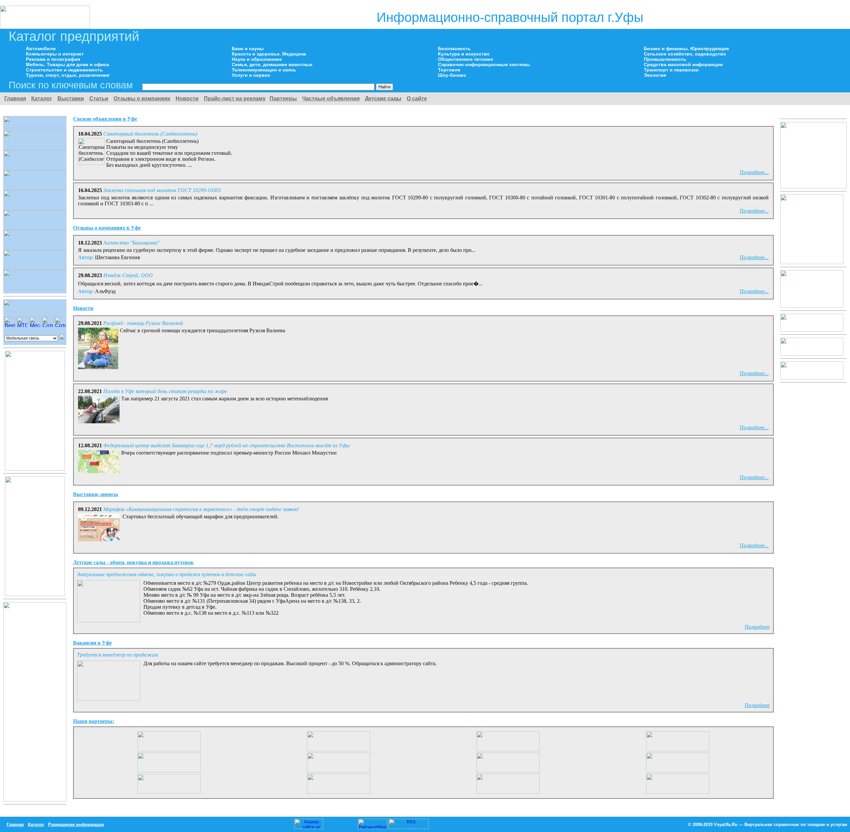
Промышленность (665, 59)
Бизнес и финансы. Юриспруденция (686, 48)
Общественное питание (465, 59)
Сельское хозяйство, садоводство (685, 53)
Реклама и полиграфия (53, 59)
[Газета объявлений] (677, 792)
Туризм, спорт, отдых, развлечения (67, 75)
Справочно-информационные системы (484, 64)
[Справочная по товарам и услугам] (45, 27)
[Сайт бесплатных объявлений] (811, 377)
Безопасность (454, 48)
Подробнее (757, 627)
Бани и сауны (248, 48)
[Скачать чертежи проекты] (169, 791)
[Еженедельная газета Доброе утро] (811, 354)
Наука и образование (257, 59)
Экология (655, 75)
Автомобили (41, 48)
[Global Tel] (677, 749)
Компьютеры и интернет (55, 53)
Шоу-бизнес (452, 75)
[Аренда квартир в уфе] (508, 749)
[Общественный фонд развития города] (169, 771)
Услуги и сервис (251, 75)
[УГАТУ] (338, 792)
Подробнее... (754, 172)
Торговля (449, 69)
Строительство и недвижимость (64, 69)
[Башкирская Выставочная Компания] (811, 306)
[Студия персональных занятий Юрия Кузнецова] (813, 186)
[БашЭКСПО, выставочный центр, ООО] (508, 771)
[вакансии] (169, 749)
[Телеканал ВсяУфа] (811, 330)
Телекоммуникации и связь (264, 69)
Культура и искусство (464, 53)
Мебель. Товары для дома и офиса (67, 64)
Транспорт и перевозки (671, 69)
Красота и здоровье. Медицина (269, 53)
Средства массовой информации (683, 64)
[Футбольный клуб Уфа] (677, 771)
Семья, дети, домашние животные (272, 64)
